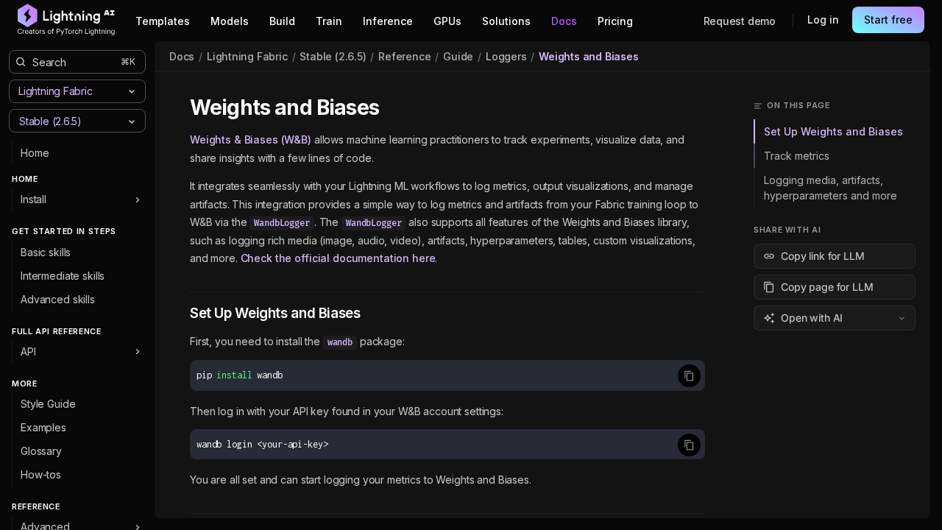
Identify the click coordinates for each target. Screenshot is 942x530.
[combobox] (65, 120)
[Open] (131, 121)
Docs (181, 56)
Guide (458, 56)
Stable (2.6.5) (333, 56)
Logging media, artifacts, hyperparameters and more (830, 188)
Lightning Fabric (247, 56)
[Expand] (137, 199)
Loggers (506, 56)
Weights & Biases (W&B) (250, 139)
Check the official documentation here (338, 258)
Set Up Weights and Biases (833, 131)
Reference (404, 56)
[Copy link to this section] (395, 108)
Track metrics (796, 155)
